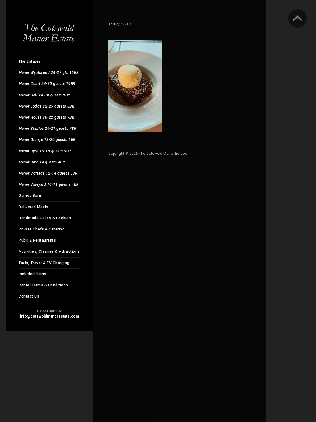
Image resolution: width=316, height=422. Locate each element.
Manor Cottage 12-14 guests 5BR (48, 173)
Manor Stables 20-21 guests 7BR (47, 128)
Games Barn (30, 195)
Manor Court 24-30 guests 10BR (47, 84)
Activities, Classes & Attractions (49, 251)
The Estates (30, 61)
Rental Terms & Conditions (43, 285)
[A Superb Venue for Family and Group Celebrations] (49, 27)
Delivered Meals (33, 207)
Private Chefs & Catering (41, 229)
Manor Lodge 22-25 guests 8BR (46, 106)
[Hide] (297, 18)
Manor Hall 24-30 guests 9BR (44, 95)
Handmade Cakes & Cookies (45, 218)
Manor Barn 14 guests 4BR (42, 162)
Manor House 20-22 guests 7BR (46, 117)
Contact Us (29, 296)
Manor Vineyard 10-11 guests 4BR (49, 184)
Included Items (32, 274)
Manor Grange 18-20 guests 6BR (47, 139)
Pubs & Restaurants (37, 240)
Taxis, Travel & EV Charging (44, 263)
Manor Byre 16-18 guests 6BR (45, 151)
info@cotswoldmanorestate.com (49, 316)
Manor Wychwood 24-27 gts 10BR (49, 72)
